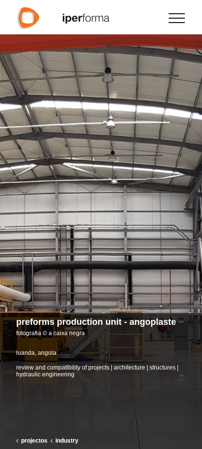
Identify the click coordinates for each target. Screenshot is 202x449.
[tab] (101, 326)
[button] (190, 225)
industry (66, 440)
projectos (34, 440)
